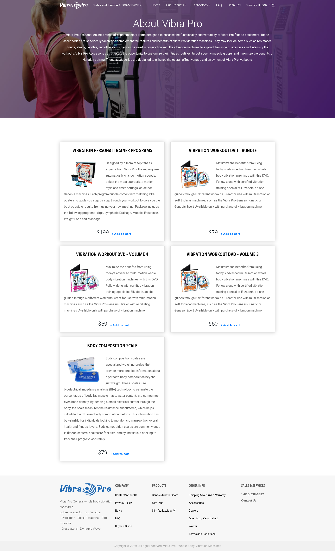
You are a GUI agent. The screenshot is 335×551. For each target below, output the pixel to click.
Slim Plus (157, 502)
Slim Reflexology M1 (164, 510)
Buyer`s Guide (123, 526)
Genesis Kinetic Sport (165, 495)
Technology (200, 5)
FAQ (219, 5)
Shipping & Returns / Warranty (207, 495)
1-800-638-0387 (130, 5)
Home (156, 5)
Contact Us (248, 500)
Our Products (175, 5)
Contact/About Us (126, 495)
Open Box (234, 5)
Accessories (196, 502)
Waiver (193, 526)
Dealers (193, 510)
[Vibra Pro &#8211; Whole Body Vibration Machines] (74, 5)
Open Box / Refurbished (203, 518)
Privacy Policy (123, 502)
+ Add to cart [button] (121, 234)
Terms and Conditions (202, 533)
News (118, 510)
